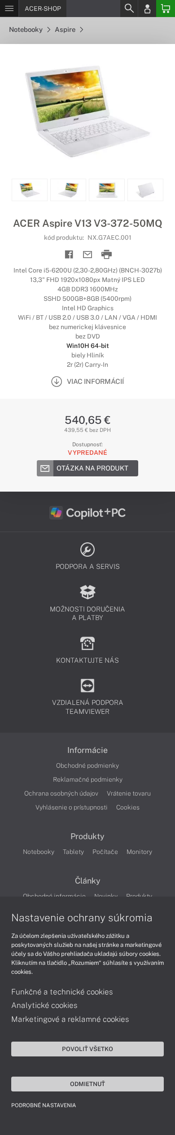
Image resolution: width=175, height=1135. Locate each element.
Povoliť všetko (87, 1048)
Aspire (66, 29)
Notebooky (26, 29)
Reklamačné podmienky (87, 779)
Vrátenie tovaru (129, 793)
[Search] (129, 8)
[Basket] (165, 8)
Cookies (128, 807)
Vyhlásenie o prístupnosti (71, 807)
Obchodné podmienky (87, 765)
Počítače (105, 851)
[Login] (147, 8)
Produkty (87, 836)
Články (88, 881)
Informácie (87, 750)
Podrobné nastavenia (43, 1105)
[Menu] (9, 8)
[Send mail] (87, 255)
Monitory (139, 851)
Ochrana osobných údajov (61, 793)
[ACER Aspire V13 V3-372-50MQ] (87, 111)
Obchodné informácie (54, 896)
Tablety (73, 851)
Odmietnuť (87, 1083)
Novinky (106, 896)
